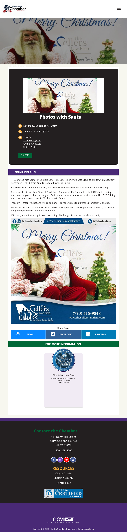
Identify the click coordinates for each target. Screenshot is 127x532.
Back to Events (18, 65)
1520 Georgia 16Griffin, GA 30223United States (32, 144)
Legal (91, 529)
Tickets (25, 155)
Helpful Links (63, 483)
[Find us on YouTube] (66, 460)
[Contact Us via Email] (73, 460)
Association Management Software (63, 522)
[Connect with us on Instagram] (60, 460)
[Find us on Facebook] (54, 460)
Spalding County (63, 477)
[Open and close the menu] (75, 9)
